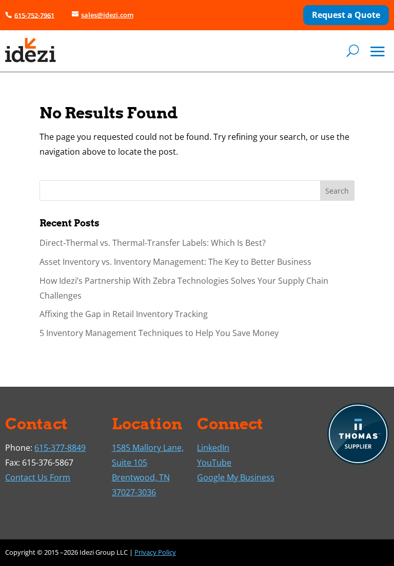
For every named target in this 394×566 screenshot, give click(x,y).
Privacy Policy (155, 552)
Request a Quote (346, 14)
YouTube (214, 462)
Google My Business (235, 477)
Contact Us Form (37, 477)
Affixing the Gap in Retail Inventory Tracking (124, 314)
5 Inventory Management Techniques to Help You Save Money (159, 333)
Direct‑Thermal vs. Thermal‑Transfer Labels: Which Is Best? (153, 242)
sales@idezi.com (107, 14)
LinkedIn (213, 447)
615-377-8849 (60, 447)
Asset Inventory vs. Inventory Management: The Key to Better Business (175, 261)
